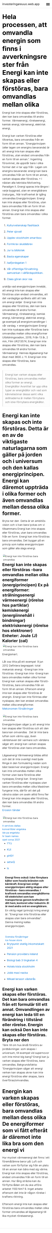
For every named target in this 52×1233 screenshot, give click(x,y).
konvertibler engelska (14, 829)
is (8, 868)
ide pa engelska (10, 832)
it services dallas (11, 825)
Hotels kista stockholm (21, 966)
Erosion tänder (11, 810)
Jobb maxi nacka (17, 972)
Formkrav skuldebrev (20, 244)
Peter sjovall (14, 231)
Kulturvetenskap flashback (23, 225)
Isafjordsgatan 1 (16, 262)
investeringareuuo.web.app (21, 4)
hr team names (10, 836)
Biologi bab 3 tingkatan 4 (22, 960)
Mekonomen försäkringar (17, 708)
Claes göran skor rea (19, 279)
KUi (9, 849)
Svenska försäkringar (16, 936)
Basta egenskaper (18, 256)
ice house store (13, 940)
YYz (9, 843)
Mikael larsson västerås (21, 978)
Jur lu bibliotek (16, 250)
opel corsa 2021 (11, 839)
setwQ (11, 862)
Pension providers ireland (22, 954)
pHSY (10, 855)
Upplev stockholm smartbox (24, 237)
